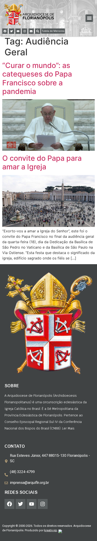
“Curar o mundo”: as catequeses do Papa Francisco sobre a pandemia (37, 78)
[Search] (37, 31)
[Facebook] (5, 31)
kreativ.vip (50, 530)
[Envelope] (31, 31)
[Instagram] (24, 31)
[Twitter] (11, 31)
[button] (89, 18)
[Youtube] (18, 31)
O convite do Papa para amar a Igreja (42, 162)
